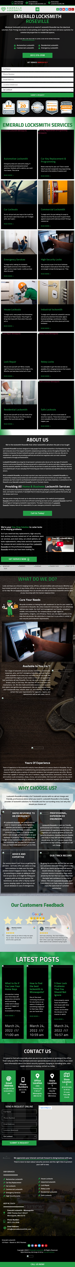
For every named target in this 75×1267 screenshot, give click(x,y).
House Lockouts (12, 309)
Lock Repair (10, 362)
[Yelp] (72, 9)
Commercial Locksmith (53, 209)
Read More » (9, 175)
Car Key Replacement (13, 1183)
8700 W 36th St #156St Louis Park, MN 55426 (67, 1092)
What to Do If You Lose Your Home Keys (12, 986)
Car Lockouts (11, 209)
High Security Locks (51, 259)
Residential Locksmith (15, 409)
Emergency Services (14, 259)
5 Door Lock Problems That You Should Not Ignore (60, 989)
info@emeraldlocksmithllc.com (37, 3)
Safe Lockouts (48, 409)
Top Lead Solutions (48, 1252)
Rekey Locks (47, 362)
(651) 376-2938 (18, 3)
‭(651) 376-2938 (13, 1222)
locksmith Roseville (49, 27)
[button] (37, 9)
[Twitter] (66, 9)
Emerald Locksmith (36, 1250)
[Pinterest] (69, 9)
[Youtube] (63, 9)
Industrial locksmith (51, 309)
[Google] (57, 9)
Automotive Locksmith (16, 159)
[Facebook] (60, 9)
